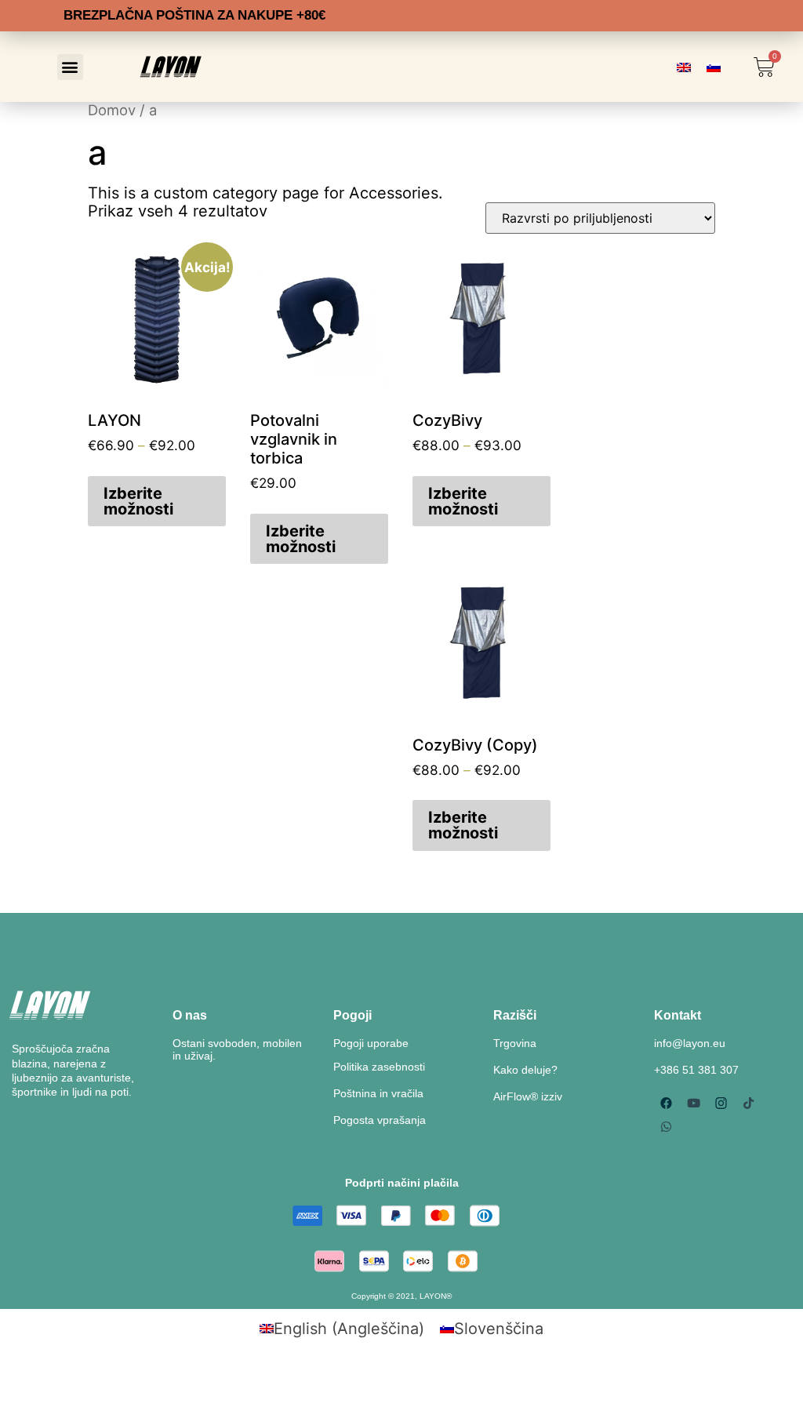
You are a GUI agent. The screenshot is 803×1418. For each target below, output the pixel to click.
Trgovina (514, 1043)
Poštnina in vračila (378, 1093)
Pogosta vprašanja (379, 1120)
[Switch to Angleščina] (684, 67)
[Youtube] (693, 1102)
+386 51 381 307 (696, 1070)
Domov (112, 109)
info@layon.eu (689, 1043)
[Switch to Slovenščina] (714, 67)
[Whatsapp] (666, 1126)
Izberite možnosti (138, 501)
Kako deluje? (525, 1070)
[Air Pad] (720, 1102)
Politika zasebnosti (379, 1066)
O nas (190, 1015)
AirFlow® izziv (527, 1096)
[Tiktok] (748, 1102)
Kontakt (677, 1015)
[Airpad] (666, 1102)
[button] (70, 67)
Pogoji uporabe (371, 1043)
